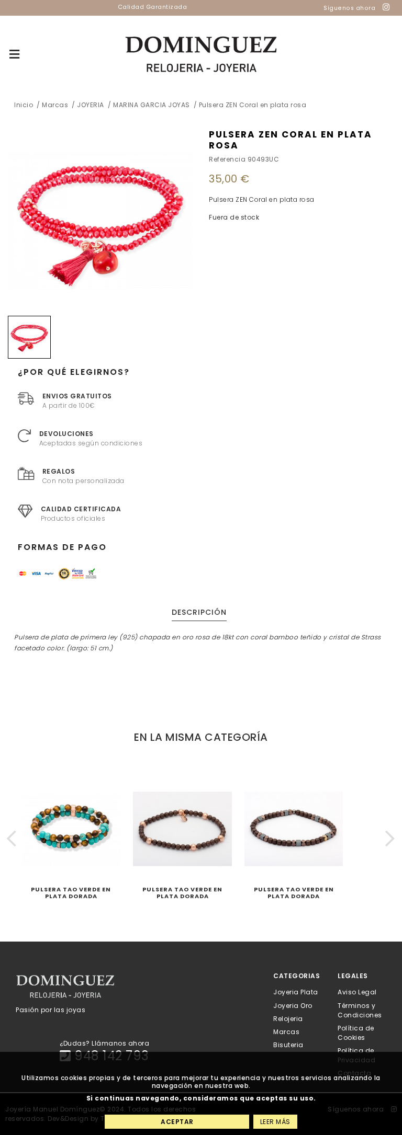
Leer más (275, 1121)
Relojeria (288, 1018)
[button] (12, 838)
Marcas (286, 1031)
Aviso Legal (357, 992)
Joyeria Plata (295, 992)
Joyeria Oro (292, 1005)
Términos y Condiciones (360, 1010)
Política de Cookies (356, 1032)
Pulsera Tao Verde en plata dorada (71, 892)
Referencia (227, 159)
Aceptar (177, 1121)
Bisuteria (288, 1044)
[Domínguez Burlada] (201, 54)
